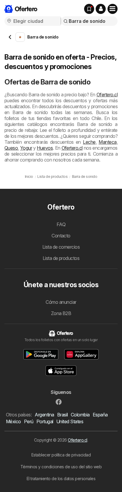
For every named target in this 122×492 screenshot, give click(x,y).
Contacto (61, 236)
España (100, 415)
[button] (101, 9)
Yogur (26, 148)
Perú (28, 421)
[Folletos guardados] (89, 9)
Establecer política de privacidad (61, 454)
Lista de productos (61, 258)
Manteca (107, 142)
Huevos (45, 148)
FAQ (61, 224)
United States (69, 421)
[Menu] (112, 9)
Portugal (44, 421)
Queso (11, 148)
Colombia (80, 415)
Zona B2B (61, 313)
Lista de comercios (61, 247)
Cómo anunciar (61, 302)
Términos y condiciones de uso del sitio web (61, 466)
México (13, 421)
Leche (89, 142)
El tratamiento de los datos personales (61, 478)
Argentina (44, 415)
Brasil (62, 415)
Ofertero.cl (107, 95)
